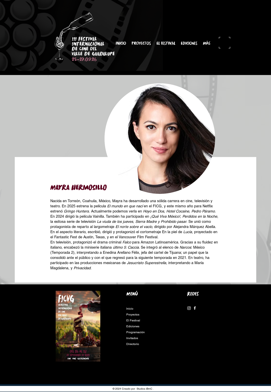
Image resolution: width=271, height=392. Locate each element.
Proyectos (132, 314)
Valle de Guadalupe (95, 54)
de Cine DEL (84, 49)
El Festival (133, 320)
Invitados (132, 338)
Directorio (132, 344)
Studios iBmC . (145, 388)
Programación (135, 332)
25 (74, 59)
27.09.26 (88, 59)
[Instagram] (189, 308)
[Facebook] (194, 308)
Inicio (129, 308)
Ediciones (132, 326)
